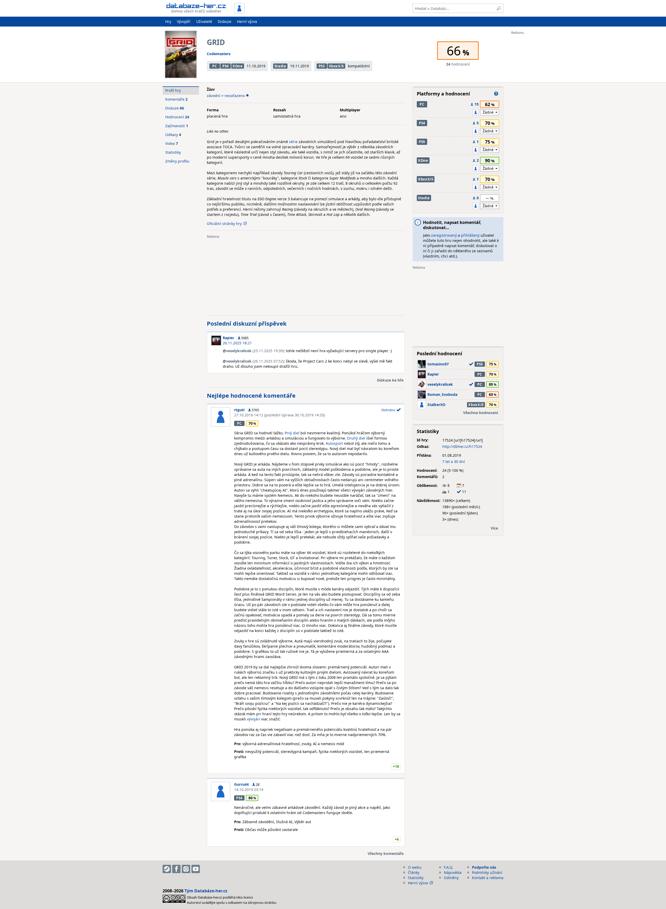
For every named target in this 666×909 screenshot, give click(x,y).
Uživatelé (204, 21)
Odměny (451, 877)
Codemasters (218, 53)
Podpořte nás (484, 867)
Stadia (280, 66)
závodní (213, 95)
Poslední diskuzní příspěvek (247, 323)
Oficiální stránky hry (224, 223)
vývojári (253, 719)
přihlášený (470, 235)
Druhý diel (356, 438)
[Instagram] (186, 869)
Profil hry (173, 90)
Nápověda (453, 872)
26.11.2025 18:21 (237, 342)
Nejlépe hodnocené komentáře (251, 395)
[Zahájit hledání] (499, 8)
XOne (238, 66)
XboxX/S (336, 66)
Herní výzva (247, 21)
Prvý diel (292, 432)
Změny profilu (177, 161)
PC (214, 66)
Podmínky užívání (487, 872)
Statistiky (173, 152)
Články (413, 872)
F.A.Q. (448, 867)
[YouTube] (195, 869)
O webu (414, 867)
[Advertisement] (532, 113)
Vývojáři (183, 21)
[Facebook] (176, 869)
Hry (168, 21)
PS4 (225, 66)
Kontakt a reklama (487, 877)
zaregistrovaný (444, 235)
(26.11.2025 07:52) (255, 361)
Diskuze (224, 21)
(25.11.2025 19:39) (255, 350)
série (293, 141)
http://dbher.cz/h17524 (462, 446)
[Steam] (167, 869)
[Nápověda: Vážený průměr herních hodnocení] (496, 94)
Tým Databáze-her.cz (205, 891)
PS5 (322, 66)
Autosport (334, 443)
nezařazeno (235, 95)
